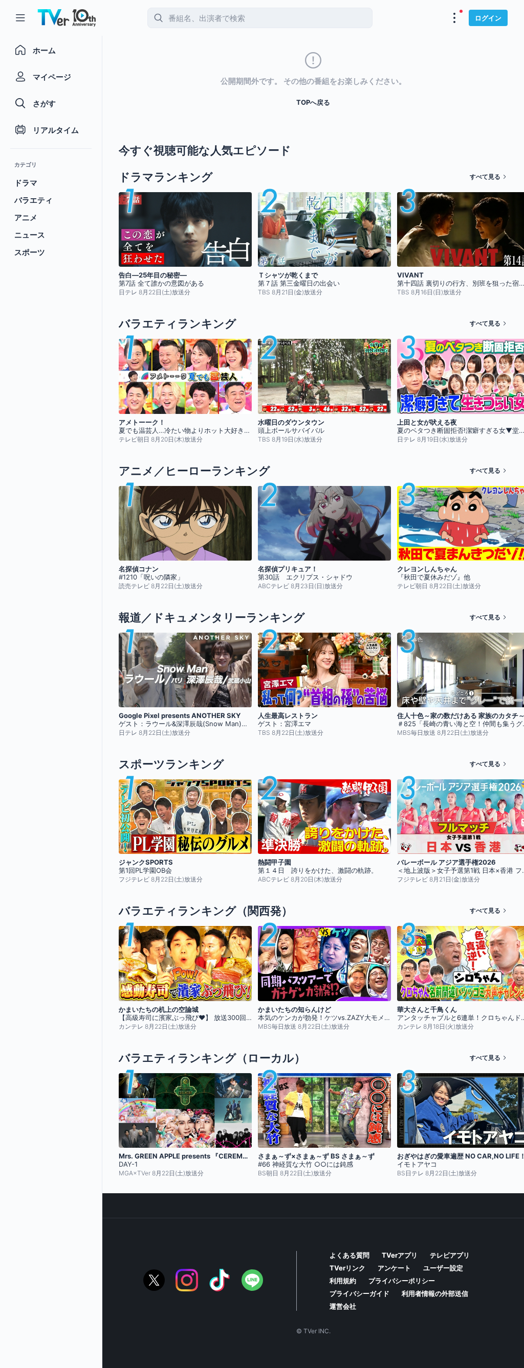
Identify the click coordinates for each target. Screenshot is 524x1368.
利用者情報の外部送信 (435, 1293)
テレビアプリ (450, 1255)
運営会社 (343, 1306)
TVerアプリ (400, 1255)
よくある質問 (349, 1255)
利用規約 (343, 1281)
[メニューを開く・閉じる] (454, 18)
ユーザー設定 (443, 1268)
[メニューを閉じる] (20, 18)
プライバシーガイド (359, 1293)
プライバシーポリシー (401, 1281)
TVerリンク (347, 1268)
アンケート (394, 1268)
